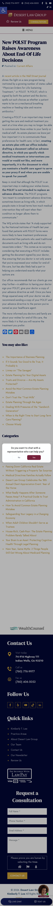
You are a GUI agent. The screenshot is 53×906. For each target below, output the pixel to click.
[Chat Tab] (26, 453)
